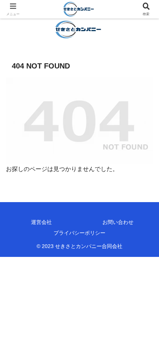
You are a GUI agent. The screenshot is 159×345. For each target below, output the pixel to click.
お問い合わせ (117, 222)
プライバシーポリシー (79, 233)
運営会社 (41, 222)
